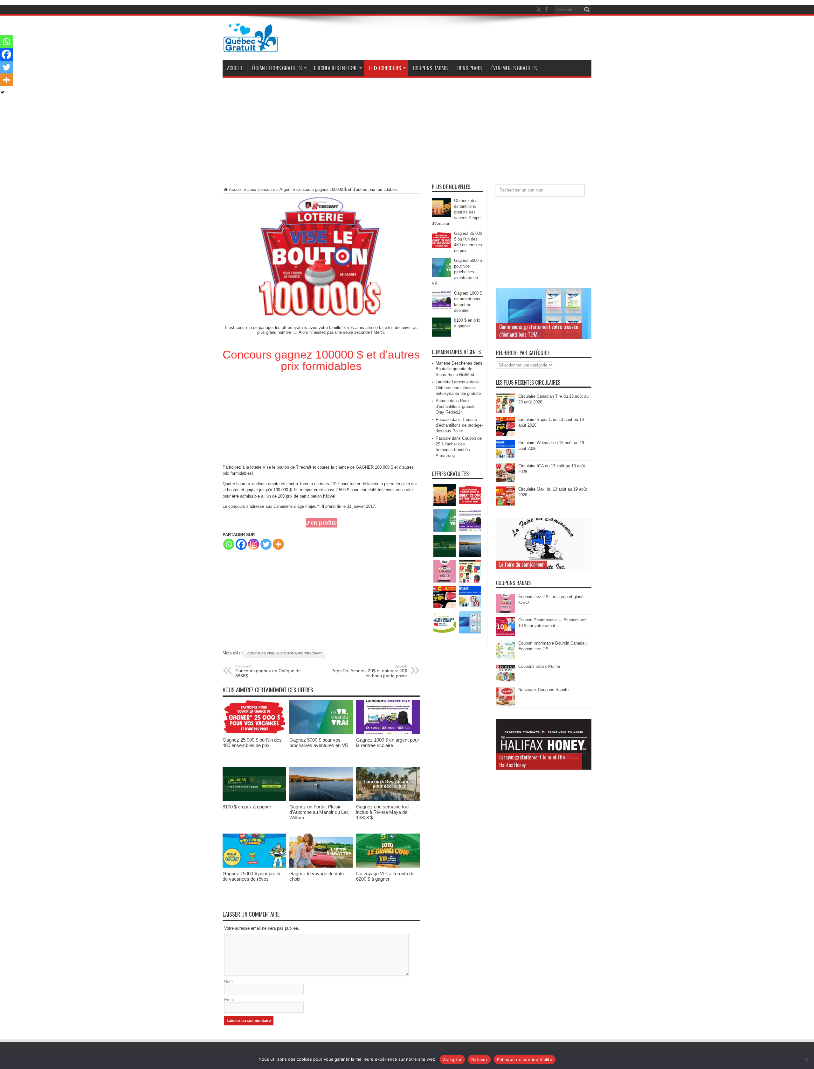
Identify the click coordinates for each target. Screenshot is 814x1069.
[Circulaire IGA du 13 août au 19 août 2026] (505, 481)
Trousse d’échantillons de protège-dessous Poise (459, 425)
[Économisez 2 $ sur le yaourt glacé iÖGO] (505, 611)
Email (229, 999)
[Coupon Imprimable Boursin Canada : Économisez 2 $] (505, 658)
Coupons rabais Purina (539, 666)
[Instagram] (253, 544)
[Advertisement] (407, 133)
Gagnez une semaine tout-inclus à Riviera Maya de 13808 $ (383, 812)
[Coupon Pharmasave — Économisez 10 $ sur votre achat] (505, 634)
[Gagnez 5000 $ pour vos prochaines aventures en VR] (321, 732)
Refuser (479, 1059)
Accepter (452, 1059)
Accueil (235, 68)
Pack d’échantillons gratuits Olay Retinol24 (456, 406)
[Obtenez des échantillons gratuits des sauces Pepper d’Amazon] (441, 215)
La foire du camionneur (521, 564)
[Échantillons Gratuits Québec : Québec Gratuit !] (251, 47)
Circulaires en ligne (335, 68)
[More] (278, 544)
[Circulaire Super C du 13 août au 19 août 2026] (505, 434)
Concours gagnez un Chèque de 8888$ (268, 671)
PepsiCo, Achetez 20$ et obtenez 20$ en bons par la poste (369, 671)
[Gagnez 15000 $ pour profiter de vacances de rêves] (254, 866)
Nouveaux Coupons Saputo (543, 689)
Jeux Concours (385, 68)
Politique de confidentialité (524, 1059)
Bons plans (469, 68)
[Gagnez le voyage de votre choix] (321, 866)
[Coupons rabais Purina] (505, 681)
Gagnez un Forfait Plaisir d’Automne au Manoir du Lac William (319, 812)
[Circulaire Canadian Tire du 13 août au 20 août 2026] (505, 411)
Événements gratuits (514, 68)
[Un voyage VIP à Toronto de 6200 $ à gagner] (388, 866)
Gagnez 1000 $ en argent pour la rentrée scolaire (387, 742)
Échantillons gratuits (277, 68)
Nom (228, 981)
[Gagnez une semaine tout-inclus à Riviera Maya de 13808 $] (388, 799)
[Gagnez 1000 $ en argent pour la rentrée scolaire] (388, 732)
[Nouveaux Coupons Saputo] (505, 704)
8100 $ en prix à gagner (247, 806)
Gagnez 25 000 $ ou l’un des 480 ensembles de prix (252, 742)
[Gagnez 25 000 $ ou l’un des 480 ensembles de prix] (254, 732)
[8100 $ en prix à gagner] (254, 799)
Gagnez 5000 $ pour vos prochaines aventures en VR (318, 742)
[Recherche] (586, 9)
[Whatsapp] (228, 544)
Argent (285, 189)
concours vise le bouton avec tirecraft (284, 653)
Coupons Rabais (430, 68)
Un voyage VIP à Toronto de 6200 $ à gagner (385, 876)
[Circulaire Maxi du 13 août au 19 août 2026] (505, 504)
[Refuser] (806, 1059)
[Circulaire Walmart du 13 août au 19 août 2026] (505, 457)
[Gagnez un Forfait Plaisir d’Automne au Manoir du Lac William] (321, 799)
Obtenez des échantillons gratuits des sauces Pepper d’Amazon (457, 212)
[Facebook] (241, 544)
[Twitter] (266, 544)
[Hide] (2, 92)
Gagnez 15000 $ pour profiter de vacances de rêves (253, 876)
